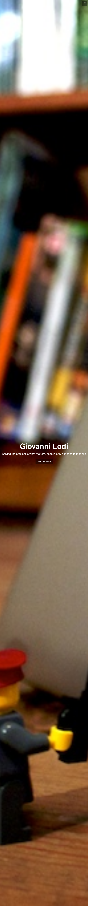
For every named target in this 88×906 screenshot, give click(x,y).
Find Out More (44, 461)
